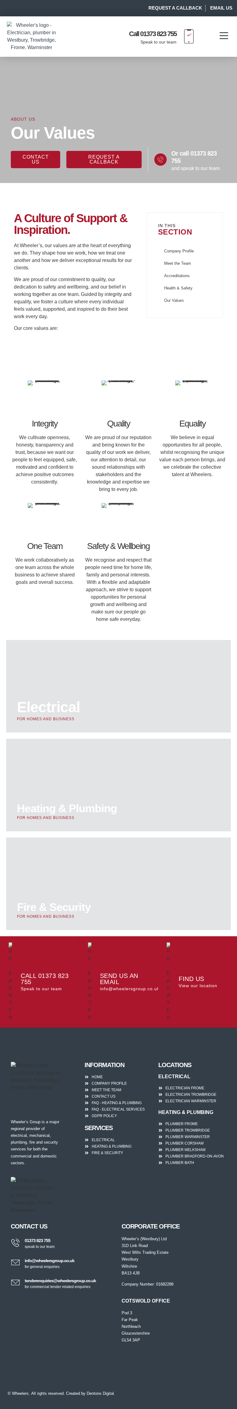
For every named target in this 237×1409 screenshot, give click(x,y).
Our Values (174, 300)
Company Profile (179, 251)
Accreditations (177, 275)
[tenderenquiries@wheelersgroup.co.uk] (15, 1282)
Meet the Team (177, 263)
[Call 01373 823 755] (189, 36)
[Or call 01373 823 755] (160, 159)
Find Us (191, 978)
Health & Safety (178, 288)
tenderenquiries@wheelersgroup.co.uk (60, 1280)
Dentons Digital (100, 1393)
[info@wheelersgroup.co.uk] (15, 1262)
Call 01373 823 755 (153, 34)
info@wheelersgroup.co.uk (49, 1260)
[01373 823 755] (15, 1242)
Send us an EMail (119, 978)
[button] (224, 36)
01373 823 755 (37, 1240)
